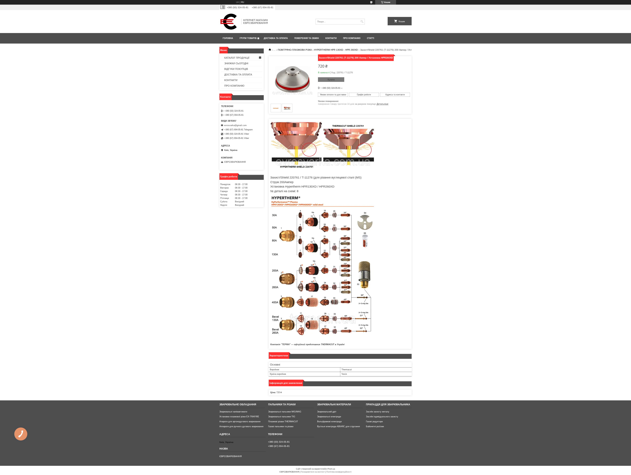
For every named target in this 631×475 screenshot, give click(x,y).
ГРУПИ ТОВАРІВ (248, 38)
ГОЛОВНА (228, 38)
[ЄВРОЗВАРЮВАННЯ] (229, 21)
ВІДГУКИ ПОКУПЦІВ (236, 69)
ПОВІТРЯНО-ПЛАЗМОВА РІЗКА (295, 49)
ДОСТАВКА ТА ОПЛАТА (276, 38)
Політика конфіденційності (338, 472)
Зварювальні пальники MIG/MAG (284, 411)
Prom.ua (331, 469)
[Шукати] (362, 21)
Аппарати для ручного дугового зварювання (241, 426)
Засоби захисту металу (377, 411)
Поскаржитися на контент (313, 472)
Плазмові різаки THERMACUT (283, 421)
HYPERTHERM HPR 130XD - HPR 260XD (336, 49)
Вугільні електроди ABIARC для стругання (338, 426)
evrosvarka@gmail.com (235, 125)
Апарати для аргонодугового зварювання (239, 421)
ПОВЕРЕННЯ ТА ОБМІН (306, 38)
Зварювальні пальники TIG (281, 416)
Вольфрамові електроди (329, 421)
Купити (331, 79)
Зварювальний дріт (326, 411)
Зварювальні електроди (329, 416)
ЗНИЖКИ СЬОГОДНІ (236, 63)
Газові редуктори (374, 421)
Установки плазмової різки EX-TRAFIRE (239, 416)
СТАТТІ (370, 38)
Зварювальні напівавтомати (233, 411)
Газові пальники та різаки (280, 426)
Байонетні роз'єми (375, 426)
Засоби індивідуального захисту (382, 416)
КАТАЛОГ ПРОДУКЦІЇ (236, 57)
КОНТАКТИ (331, 38)
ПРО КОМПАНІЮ (351, 38)
